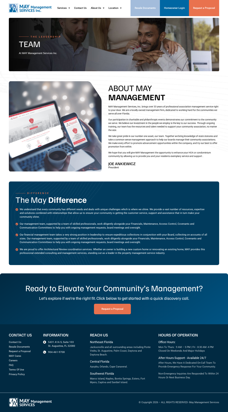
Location (113, 8)
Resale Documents (19, 346)
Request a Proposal (20, 351)
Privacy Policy (17, 374)
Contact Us (80, 8)
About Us (96, 8)
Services (62, 8)
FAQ (11, 365)
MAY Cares (15, 355)
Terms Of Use (16, 369)
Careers (13, 360)
